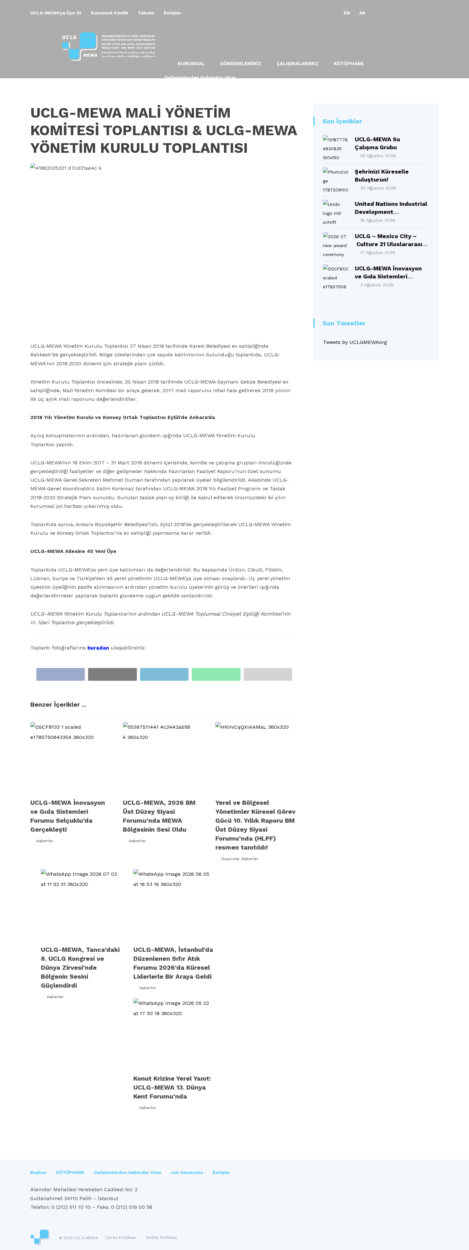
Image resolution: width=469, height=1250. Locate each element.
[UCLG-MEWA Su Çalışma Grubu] (335, 148)
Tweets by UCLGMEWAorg (355, 342)
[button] (381, 12)
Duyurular (230, 859)
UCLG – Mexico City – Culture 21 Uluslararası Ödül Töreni (388, 244)
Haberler (44, 841)
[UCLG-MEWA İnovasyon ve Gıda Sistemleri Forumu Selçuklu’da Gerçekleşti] (335, 277)
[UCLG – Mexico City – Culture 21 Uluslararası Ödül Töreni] (335, 245)
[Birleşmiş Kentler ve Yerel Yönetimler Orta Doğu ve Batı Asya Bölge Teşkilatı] (108, 46)
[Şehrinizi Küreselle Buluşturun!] (335, 180)
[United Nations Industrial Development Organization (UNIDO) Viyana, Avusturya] (335, 212)
